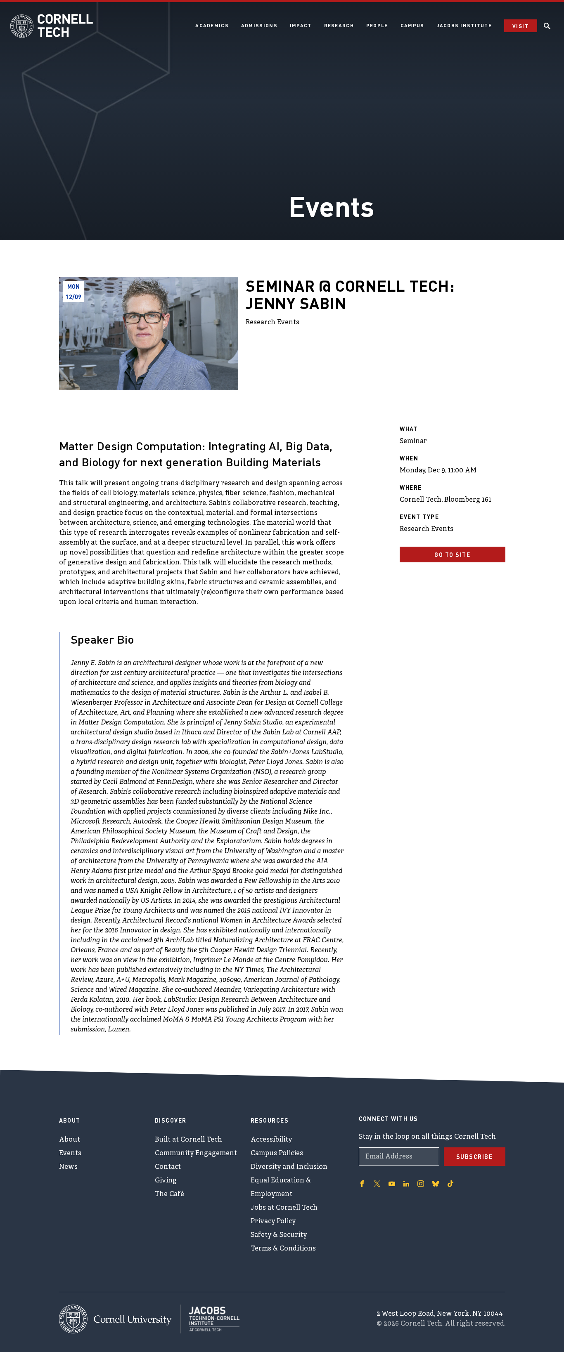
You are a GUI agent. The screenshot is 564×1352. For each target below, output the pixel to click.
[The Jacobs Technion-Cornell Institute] (210, 1319)
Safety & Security (279, 1235)
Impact (301, 25)
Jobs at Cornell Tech (284, 1208)
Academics (212, 25)
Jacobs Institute (464, 25)
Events (70, 1153)
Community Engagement (196, 1153)
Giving (166, 1181)
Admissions (259, 25)
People (377, 25)
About (69, 1140)
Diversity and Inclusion (289, 1167)
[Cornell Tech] (120, 1319)
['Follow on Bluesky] (435, 1183)
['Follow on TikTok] (450, 1183)
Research (339, 25)
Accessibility (271, 1140)
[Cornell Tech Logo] (51, 26)
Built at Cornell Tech (188, 1140)
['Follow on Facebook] (362, 1183)
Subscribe (474, 1156)
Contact (168, 1167)
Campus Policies (277, 1153)
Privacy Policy (273, 1222)
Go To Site (452, 554)
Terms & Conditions (283, 1249)
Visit (520, 25)
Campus (412, 25)
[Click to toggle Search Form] (547, 26)
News (68, 1167)
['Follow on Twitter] (377, 1183)
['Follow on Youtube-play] (392, 1183)
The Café (169, 1194)
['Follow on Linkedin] (406, 1183)
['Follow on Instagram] (420, 1183)
